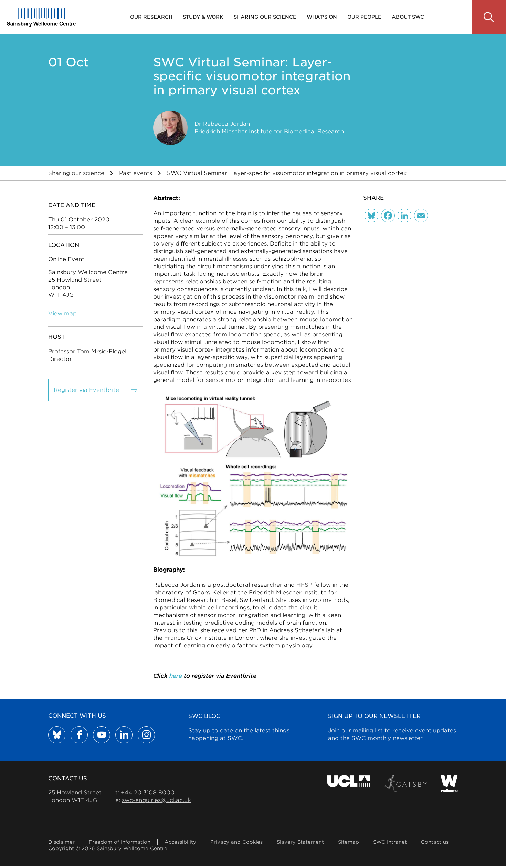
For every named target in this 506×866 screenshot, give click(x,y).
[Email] (421, 215)
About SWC (408, 17)
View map (62, 313)
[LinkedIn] (404, 215)
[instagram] (146, 734)
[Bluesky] (371, 215)
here (175, 675)
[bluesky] (56, 734)
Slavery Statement (300, 842)
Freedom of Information (119, 842)
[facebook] (79, 734)
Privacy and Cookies (236, 842)
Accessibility (180, 842)
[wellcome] (449, 783)
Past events (135, 173)
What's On (322, 17)
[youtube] (101, 734)
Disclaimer (61, 842)
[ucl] (348, 783)
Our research (151, 17)
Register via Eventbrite (86, 390)
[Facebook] (388, 215)
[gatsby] (405, 783)
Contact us (435, 842)
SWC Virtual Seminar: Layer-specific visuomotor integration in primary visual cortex (287, 173)
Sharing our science (265, 17)
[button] (489, 17)
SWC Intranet (390, 842)
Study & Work (203, 17)
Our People (364, 17)
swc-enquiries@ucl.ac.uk (156, 800)
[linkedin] (124, 734)
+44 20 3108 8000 (148, 792)
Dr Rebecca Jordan (222, 124)
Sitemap (348, 842)
